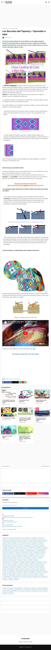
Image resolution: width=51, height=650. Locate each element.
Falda (4, 555)
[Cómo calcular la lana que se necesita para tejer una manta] (8, 394)
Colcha (10, 550)
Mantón (36, 559)
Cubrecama (24, 552)
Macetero (5, 559)
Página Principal (5, 28)
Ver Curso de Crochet (32, 354)
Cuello (30, 552)
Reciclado (5, 569)
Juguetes (14, 557)
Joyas (42, 555)
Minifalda (22, 562)
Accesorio (10, 538)
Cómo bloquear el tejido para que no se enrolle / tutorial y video (25, 419)
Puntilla (31, 567)
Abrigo (4, 538)
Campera (15, 545)
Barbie (19, 540)
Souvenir (45, 571)
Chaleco (32, 547)
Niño (4, 564)
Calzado (41, 543)
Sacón (4, 571)
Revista (27, 569)
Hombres (31, 555)
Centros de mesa (19, 547)
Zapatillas (44, 576)
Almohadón (33, 538)
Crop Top (17, 552)
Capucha (42, 545)
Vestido (41, 574)
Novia (9, 564)
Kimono (20, 557)
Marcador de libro (7, 562)
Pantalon (14, 564)
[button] (2, 2)
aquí (34, 348)
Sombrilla (39, 571)
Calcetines (34, 543)
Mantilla (30, 559)
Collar (16, 550)
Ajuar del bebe (26, 538)
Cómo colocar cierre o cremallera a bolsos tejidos (41, 419)
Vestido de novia (16, 576)
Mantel (24, 559)
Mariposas (15, 562)
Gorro (14, 555)
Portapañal (5, 567)
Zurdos (10, 579)
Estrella (43, 552)
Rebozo (41, 567)
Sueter (4, 574)
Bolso (4, 543)
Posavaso (12, 567)
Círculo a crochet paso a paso (9, 522)
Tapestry (19, 574)
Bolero (44, 540)
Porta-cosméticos (39, 564)
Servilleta (26, 571)
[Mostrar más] (28, 382)
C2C (19, 543)
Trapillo (35, 574)
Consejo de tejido (14, 28)
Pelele (26, 564)
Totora (30, 574)
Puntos (36, 567)
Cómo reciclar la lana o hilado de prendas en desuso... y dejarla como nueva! (25, 438)
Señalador (32, 571)
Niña (45, 562)
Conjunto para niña (30, 550)
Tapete (24, 574)
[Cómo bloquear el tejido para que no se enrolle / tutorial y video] (25, 411)
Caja (29, 543)
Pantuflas (21, 564)
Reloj (17, 569)
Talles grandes (11, 574)
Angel (4, 540)
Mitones (28, 562)
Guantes (25, 555)
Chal (27, 547)
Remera (22, 569)
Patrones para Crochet (7, 520)
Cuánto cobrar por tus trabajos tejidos (41, 401)
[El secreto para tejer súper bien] (25, 394)
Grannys (19, 555)
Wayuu (29, 576)
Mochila (34, 562)
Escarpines (36, 552)
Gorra (9, 555)
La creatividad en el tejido (8, 418)
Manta (19, 559)
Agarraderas (17, 538)
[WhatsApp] (20, 382)
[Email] (25, 382)
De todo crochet (28, 647)
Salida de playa (11, 571)
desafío (14, 45)
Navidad (40, 562)
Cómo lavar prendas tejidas (7, 436)
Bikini (35, 540)
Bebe (31, 540)
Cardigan (5, 547)
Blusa (40, 540)
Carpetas (12, 547)
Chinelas (5, 550)
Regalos (11, 569)
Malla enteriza (13, 559)
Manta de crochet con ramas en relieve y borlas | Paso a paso (17, 517)
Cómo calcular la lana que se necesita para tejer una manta (8, 401)
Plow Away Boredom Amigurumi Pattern (12, 526)
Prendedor (19, 567)
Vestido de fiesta (7, 576)
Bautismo (25, 540)
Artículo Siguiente (45, 466)
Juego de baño (6, 557)
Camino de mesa (7, 545)
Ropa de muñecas (35, 569)
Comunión (22, 550)
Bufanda (14, 543)
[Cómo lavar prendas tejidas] (8, 429)
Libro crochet (27, 557)
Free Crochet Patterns (7, 525)
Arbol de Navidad (12, 540)
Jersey (37, 555)
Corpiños (11, 552)
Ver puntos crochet (18, 354)
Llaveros (34, 557)
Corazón (5, 552)
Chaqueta (45, 547)
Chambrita (38, 547)
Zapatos (5, 579)
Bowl (9, 543)
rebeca (16, 579)
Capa (20, 545)
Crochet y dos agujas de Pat (9, 529)
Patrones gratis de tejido (8, 516)
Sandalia (19, 571)
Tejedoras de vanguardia (8, 43)
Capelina (35, 545)
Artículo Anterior (5, 466)
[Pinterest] (23, 382)
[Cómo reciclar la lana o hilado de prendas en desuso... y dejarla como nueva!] (25, 429)
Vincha (23, 576)
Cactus (24, 543)
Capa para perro (27, 545)
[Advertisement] (25, 15)
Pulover (25, 567)
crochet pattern (16, 379)
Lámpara (40, 557)
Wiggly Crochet (36, 576)
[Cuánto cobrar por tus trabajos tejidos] (42, 394)
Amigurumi (41, 538)
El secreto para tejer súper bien (24, 401)
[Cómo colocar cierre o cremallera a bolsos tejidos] (42, 411)
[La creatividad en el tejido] (8, 411)
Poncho (31, 564)
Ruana (43, 569)
